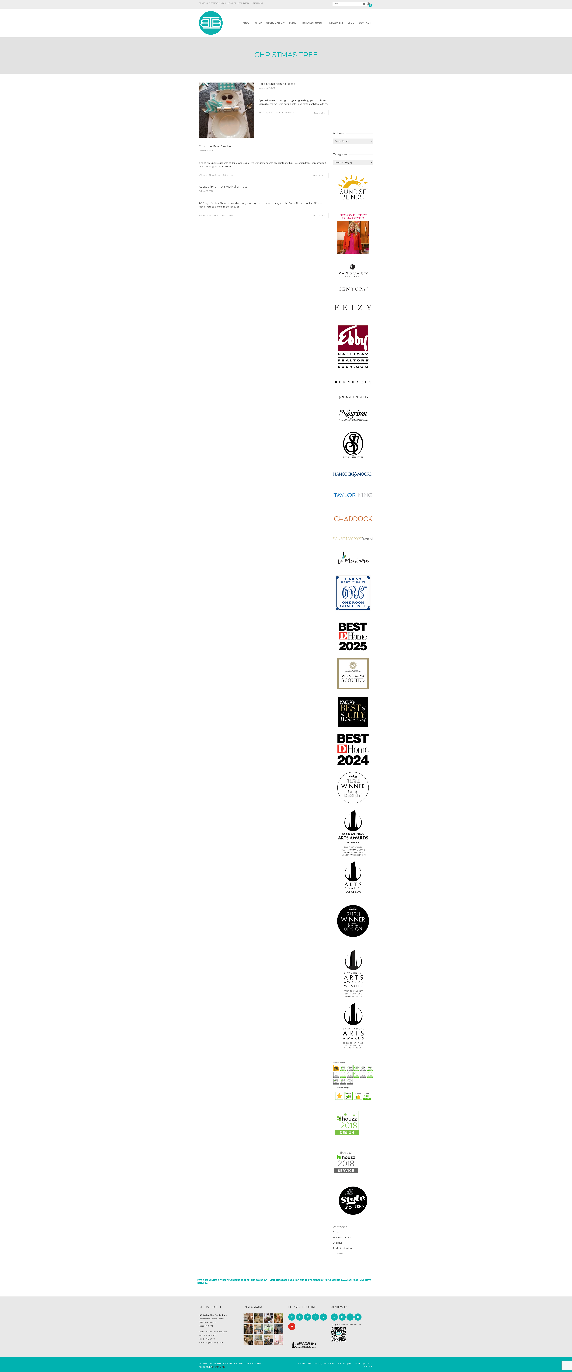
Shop (258, 23)
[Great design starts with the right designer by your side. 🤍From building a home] (258, 1340)
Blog (351, 23)
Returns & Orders (342, 1237)
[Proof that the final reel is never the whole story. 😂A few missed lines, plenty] (278, 1329)
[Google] (342, 1317)
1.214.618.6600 (257, 3)
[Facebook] (299, 1317)
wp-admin (214, 215)
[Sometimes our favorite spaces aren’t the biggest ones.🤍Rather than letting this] (278, 1340)
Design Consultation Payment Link (346, 1324)
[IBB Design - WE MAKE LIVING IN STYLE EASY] (211, 22)
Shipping (337, 1242)
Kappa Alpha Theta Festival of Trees (223, 186)
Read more (319, 112)
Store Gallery (275, 23)
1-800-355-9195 (220, 1331)
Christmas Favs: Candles (215, 146)
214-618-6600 (210, 1335)
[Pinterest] (307, 1317)
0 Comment (288, 112)
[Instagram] (291, 1317)
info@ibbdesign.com (214, 1342)
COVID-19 (338, 1253)
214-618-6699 (209, 1339)
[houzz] (323, 1317)
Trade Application (342, 1248)
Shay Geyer (274, 112)
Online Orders (340, 1226)
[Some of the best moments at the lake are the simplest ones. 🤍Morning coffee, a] (268, 1329)
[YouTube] (291, 1326)
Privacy (337, 1232)
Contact (365, 23)
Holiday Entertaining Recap (276, 84)
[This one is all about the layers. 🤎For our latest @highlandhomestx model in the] (248, 1318)
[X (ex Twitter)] (315, 1317)
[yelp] (334, 1317)
